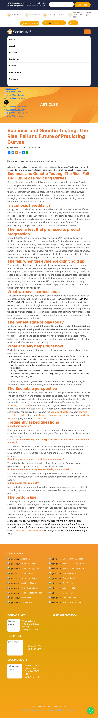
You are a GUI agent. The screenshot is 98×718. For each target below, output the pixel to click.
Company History (29, 578)
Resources (26, 597)
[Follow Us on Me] (12, 91)
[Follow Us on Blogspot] (15, 109)
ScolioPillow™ (69, 578)
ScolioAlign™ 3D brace (18, 405)
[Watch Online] (11, 88)
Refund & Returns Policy (74, 602)
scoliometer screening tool (49, 415)
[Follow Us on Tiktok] (14, 116)
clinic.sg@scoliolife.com (56, 15)
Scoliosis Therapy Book (73, 563)
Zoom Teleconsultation (31, 593)
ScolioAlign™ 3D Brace (73, 559)
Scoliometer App (70, 573)
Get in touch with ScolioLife (29, 530)
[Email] (20, 152)
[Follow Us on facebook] (15, 95)
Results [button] (12, 66)
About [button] (12, 46)
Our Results (68, 583)
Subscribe (82, 5)
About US (25, 559)
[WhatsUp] (27, 152)
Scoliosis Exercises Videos (75, 568)
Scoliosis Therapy (29, 583)
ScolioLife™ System (30, 568)
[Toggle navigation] (87, 31)
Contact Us (14, 79)
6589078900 (16, 15)
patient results (42, 418)
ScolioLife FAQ (28, 573)
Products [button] (13, 59)
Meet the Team (28, 563)
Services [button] (13, 52)
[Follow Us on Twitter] (6, 102)
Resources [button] (14, 72)
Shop (74, 23)
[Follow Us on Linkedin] (15, 106)
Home (12, 39)
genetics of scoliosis (61, 412)
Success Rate (69, 588)
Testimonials (27, 602)
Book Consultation (31, 23)
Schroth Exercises (29, 588)
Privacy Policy (69, 597)
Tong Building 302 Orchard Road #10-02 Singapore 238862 (82, 15)
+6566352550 (35, 15)
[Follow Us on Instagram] (15, 112)
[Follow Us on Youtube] (15, 98)
